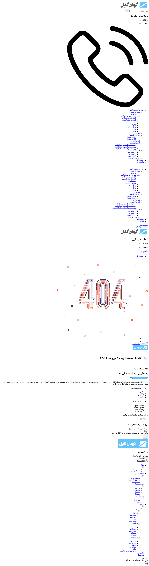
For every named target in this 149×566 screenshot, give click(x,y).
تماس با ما (140, 162)
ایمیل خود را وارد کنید (141, 456)
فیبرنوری (137, 133)
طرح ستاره (132, 125)
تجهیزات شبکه (135, 112)
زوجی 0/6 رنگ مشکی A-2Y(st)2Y (124, 149)
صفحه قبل (144, 344)
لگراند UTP (132, 154)
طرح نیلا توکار (131, 127)
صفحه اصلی (140, 160)
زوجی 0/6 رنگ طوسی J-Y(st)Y (125, 147)
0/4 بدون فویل (131, 137)
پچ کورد (133, 114)
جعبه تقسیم (132, 122)
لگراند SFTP (132, 152)
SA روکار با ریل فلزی (129, 120)
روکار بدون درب (130, 123)
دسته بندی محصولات (137, 110)
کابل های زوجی (135, 143)
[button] (74, 166)
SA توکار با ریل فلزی (129, 118)
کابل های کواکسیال (133, 158)
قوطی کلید (132, 131)
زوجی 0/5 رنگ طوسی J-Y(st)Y (125, 145)
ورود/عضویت (143, 458)
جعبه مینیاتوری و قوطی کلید (130, 116)
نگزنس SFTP (131, 156)
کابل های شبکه (135, 150)
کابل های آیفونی (135, 135)
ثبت (146, 431)
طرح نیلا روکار (131, 129)
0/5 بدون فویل (131, 139)
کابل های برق (135, 141)
